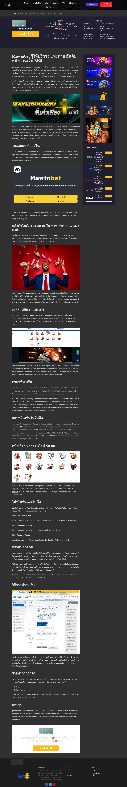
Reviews (20, 13)
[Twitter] (50, 784)
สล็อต (47, 3)
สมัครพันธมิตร (49, 7)
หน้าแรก (26, 3)
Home (14, 13)
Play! (108, 153)
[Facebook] (46, 784)
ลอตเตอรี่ (15, 492)
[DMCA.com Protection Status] (17, 762)
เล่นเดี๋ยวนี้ (23, 34)
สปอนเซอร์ (72, 3)
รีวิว (63, 3)
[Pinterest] (54, 784)
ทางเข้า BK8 (37, 3)
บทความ (56, 3)
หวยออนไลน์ (71, 717)
